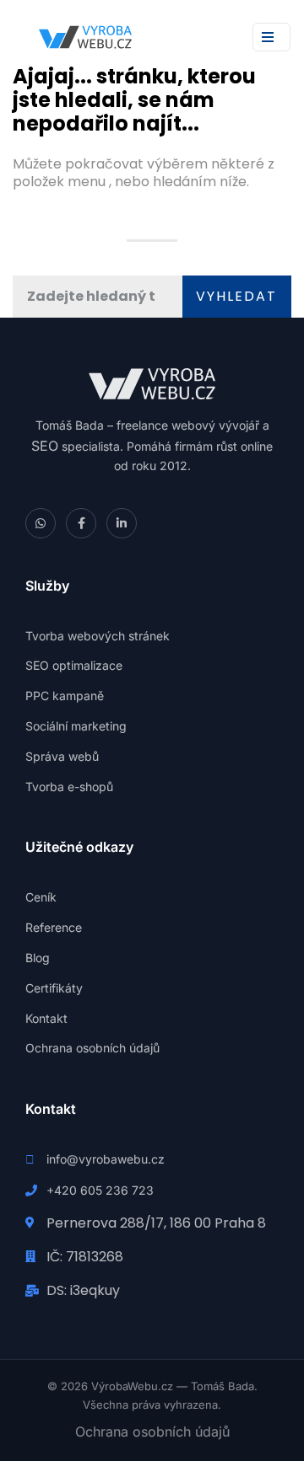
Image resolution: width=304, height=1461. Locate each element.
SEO (44, 445)
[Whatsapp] (40, 523)
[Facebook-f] (81, 523)
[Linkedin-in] (121, 523)
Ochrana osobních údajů (152, 1431)
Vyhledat (236, 296)
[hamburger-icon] (271, 37)
